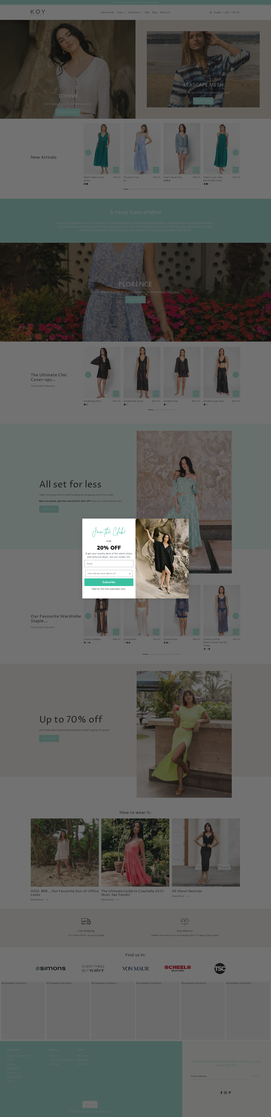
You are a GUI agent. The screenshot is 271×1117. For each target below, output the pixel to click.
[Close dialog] (185, 522)
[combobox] (108, 573)
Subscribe (108, 582)
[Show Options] (129, 573)
